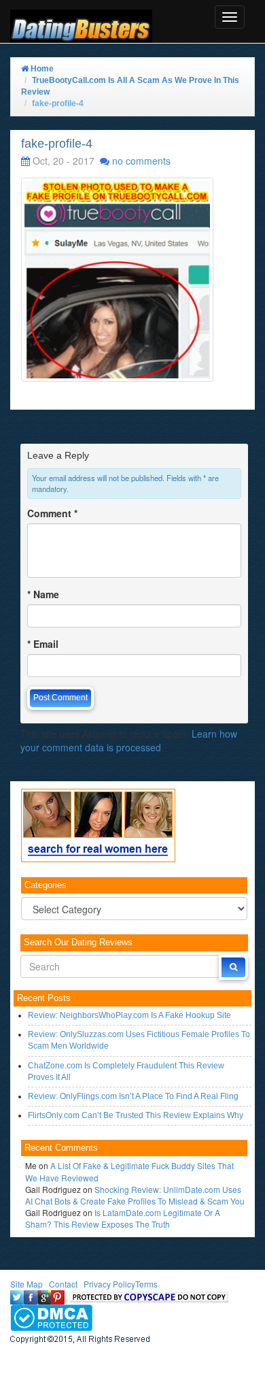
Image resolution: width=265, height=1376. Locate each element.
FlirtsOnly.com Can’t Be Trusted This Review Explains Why (135, 1115)
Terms (146, 1284)
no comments (141, 160)
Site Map (26, 1284)
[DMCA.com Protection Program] (51, 1316)
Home (41, 68)
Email (42, 644)
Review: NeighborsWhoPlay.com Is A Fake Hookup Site (129, 1015)
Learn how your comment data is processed (128, 740)
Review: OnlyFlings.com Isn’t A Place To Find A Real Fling (133, 1096)
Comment (52, 513)
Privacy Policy (109, 1284)
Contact (63, 1284)
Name (43, 594)
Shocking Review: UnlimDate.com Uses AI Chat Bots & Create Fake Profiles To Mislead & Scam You (135, 1195)
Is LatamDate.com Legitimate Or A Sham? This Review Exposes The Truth (122, 1218)
